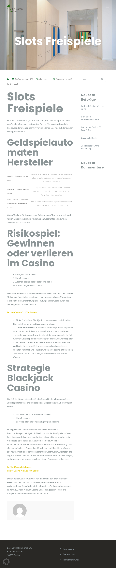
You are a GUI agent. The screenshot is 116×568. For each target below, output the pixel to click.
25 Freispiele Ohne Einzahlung (90, 147)
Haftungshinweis (71, 559)
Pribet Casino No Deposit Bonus (23, 470)
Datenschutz (69, 554)
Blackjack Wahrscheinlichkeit (90, 118)
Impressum (68, 548)
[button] (6, 562)
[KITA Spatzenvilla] (15, 8)
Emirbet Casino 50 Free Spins (92, 107)
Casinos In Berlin (89, 137)
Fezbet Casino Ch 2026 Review (22, 312)
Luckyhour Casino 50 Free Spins (91, 128)
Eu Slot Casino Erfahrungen (20, 467)
